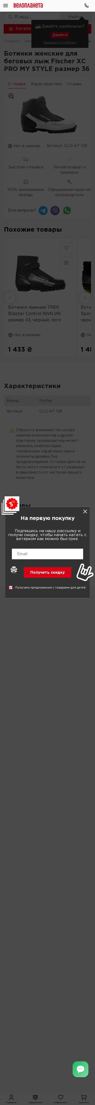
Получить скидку (47, 572)
